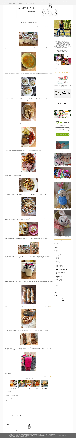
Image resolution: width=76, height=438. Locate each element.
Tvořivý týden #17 (59, 282)
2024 (56, 244)
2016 (56, 292)
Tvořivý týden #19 (59, 268)
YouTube (29, 427)
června (57, 261)
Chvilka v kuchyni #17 (59, 279)
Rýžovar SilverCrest (59, 273)
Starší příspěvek (47, 411)
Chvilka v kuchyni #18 (59, 275)
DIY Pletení (66, 1)
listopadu (57, 254)
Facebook (30, 424)
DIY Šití (3, 3)
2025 (56, 243)
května (57, 262)
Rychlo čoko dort (59, 270)
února (57, 286)
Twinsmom (33, 1)
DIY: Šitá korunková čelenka (63, 165)
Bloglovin (29, 426)
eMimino (8, 429)
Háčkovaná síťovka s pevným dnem (63, 179)
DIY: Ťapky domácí (59, 277)
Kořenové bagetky (59, 280)
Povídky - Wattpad (29, 3)
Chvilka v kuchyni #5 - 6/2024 (29, 388)
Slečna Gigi (12, 3)
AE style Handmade (44, 1)
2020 (56, 250)
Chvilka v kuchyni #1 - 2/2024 (36, 388)
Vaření (25, 1)
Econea (8, 428)
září (56, 257)
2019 (56, 251)
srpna (57, 258)
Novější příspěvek (10, 411)
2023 (56, 246)
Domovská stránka (6, 1)
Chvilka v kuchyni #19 (59, 266)
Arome (8, 424)
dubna (57, 283)
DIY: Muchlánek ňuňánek (62, 236)
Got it (66, 435)
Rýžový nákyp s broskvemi (60, 272)
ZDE (28, 219)
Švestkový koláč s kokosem (21, 388)
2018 (56, 289)
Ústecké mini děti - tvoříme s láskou (13, 430)
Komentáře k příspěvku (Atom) (20, 415)
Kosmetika (17, 1)
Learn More (61, 435)
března (57, 285)
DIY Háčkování (56, 1)
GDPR (63, 300)
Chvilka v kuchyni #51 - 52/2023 (44, 388)
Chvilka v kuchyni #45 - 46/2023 (14, 388)
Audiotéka (8, 425)
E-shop (20, 3)
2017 (56, 291)
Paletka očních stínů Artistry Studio (61, 269)
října (56, 255)
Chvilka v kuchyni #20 (59, 265)
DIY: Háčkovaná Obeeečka (63, 208)
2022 (56, 247)
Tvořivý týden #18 (59, 276)
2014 (56, 295)
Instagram (29, 425)
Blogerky (29, 428)
